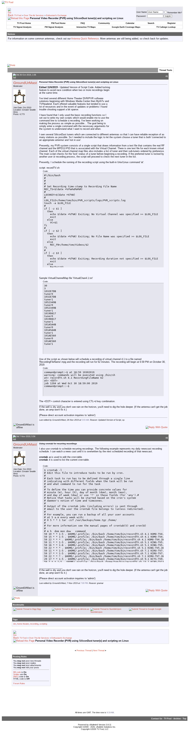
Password (140, 16)
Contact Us (156, 718)
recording (34, 624)
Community (104, 23)
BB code (17, 672)
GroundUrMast (25, 83)
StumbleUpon (96, 612)
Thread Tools (165, 70)
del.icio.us (84, 609)
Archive (177, 718)
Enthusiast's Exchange (56, 15)
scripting (43, 624)
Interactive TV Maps (86, 27)
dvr (14, 624)
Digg (39, 609)
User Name (141, 12)
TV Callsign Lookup (166, 27)
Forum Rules (19, 683)
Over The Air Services (34, 15)
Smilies (16, 674)
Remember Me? (174, 12)
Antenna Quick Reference (85, 38)
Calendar (130, 23)
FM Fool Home (58, 23)
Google (158, 609)
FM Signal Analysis (54, 27)
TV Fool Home (24, 23)
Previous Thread (84, 650)
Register (171, 23)
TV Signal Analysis (22, 27)
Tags (15, 619)
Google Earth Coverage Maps (126, 27)
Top (184, 718)
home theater (23, 624)
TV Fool (17, 15)
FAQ (83, 23)
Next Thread (98, 650)
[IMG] (15, 676)
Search (151, 23)
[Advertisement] (94, 52)
